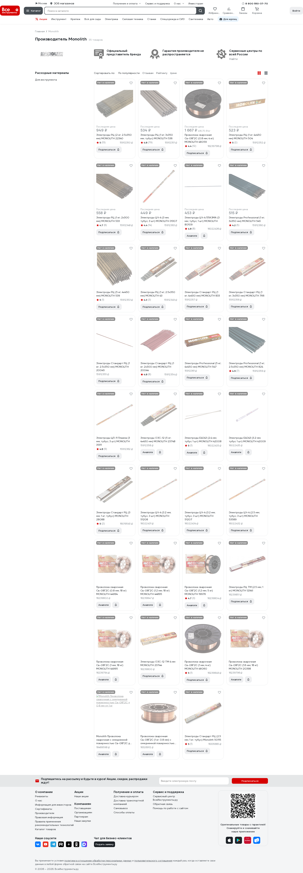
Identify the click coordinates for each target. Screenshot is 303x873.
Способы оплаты (124, 812)
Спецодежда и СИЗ (172, 19)
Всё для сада (93, 19)
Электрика (111, 19)
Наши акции (81, 796)
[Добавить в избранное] (131, 83)
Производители (44, 813)
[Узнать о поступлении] (204, 236)
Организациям (83, 812)
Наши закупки (82, 820)
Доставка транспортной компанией (129, 802)
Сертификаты (43, 808)
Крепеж (75, 19)
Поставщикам (82, 808)
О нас (38, 800)
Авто (210, 19)
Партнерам (81, 816)
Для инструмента (46, 79)
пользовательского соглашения (153, 860)
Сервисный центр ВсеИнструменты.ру (165, 798)
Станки (151, 19)
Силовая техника (132, 19)
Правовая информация (49, 817)
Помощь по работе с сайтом (170, 808)
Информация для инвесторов (53, 804)
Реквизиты (41, 796)
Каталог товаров (45, 829)
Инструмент (58, 19)
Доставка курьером (126, 796)
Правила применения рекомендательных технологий (54, 823)
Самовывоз (121, 808)
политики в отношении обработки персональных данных (98, 860)
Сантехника (196, 19)
